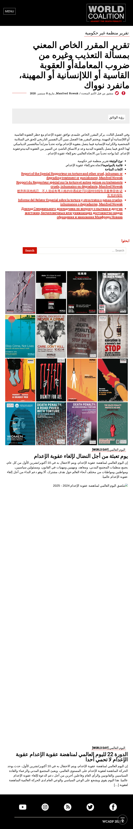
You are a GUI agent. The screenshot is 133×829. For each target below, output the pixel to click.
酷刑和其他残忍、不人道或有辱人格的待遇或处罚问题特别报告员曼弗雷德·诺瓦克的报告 (70, 193)
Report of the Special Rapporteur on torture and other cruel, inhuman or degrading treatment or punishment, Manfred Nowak (72, 175)
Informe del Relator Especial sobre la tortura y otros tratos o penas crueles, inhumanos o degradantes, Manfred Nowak (70, 202)
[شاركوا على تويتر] (117, 93)
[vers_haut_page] (122, 820)
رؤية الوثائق (116, 117)
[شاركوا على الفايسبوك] (123, 93)
